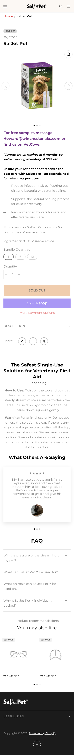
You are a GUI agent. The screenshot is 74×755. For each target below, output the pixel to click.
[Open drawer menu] (5, 6)
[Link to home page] (15, 702)
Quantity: (10, 266)
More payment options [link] (37, 313)
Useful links (13, 716)
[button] (34, 125)
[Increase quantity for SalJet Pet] (19, 274)
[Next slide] (68, 86)
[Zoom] (68, 54)
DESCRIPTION (14, 326)
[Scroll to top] (37, 744)
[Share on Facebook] (33, 341)
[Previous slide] (5, 86)
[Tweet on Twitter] (44, 341)
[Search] (61, 6)
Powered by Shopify (42, 733)
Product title (10, 675)
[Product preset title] (18, 654)
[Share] (22, 341)
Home (8, 16)
